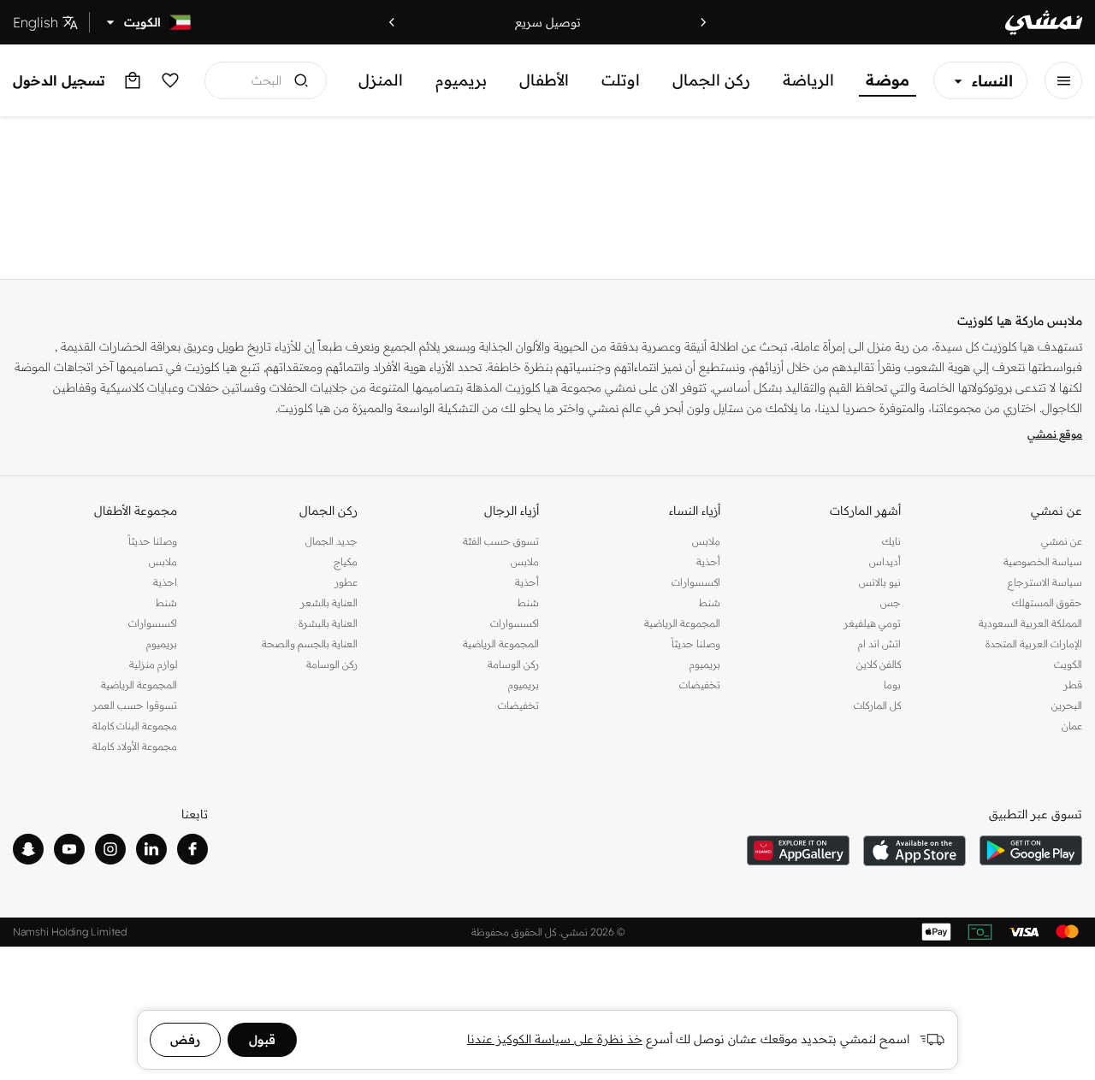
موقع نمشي (1054, 434)
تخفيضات (699, 684)
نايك (891, 540)
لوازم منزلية (153, 664)
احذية (165, 581)
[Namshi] (1043, 22)
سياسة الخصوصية (1042, 561)
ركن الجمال (711, 80)
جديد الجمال (331, 540)
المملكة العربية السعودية (1030, 623)
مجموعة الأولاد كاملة (134, 746)
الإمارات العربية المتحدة (1034, 643)
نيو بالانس (880, 581)
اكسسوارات (696, 581)
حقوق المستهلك (1047, 602)
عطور (346, 581)
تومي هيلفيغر (872, 623)
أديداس (885, 561)
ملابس (706, 540)
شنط (709, 602)
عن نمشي (1061, 540)
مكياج (346, 561)
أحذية (708, 561)
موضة (887, 80)
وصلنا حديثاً (696, 643)
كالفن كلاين (878, 664)
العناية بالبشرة (328, 623)
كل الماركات (877, 705)
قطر (1072, 684)
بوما (892, 684)
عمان (1072, 725)
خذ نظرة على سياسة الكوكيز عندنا (554, 1039)
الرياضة (808, 80)
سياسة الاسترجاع (1045, 581)
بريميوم (461, 80)
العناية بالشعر (329, 602)
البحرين (1066, 705)
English (35, 22)
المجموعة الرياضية (682, 623)
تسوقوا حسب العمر (134, 705)
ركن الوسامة (513, 664)
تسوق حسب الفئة (501, 540)
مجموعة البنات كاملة (134, 725)
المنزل (380, 80)
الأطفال (544, 80)
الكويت (1068, 664)
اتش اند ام (879, 643)
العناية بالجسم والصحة (310, 643)
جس (890, 602)
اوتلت (620, 80)
